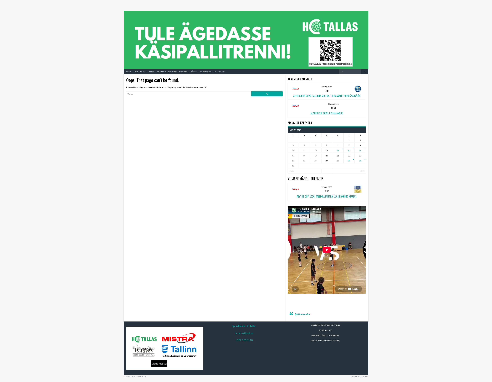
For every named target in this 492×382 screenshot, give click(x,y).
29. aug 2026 (327, 86)
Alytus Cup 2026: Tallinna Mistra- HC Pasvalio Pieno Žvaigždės (326, 96)
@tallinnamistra (302, 314)
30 (360, 161)
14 (338, 151)
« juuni (291, 171)
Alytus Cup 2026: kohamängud (326, 113)
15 (349, 151)
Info (136, 71)
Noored (151, 71)
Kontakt (221, 71)
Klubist (143, 71)
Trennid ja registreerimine (167, 71)
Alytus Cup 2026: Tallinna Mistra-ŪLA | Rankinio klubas (327, 196)
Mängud (194, 71)
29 (349, 161)
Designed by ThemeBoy (359, 376)
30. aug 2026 (333, 104)
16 (360, 151)
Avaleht (129, 71)
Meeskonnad (183, 71)
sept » (362, 171)
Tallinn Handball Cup (207, 71)
